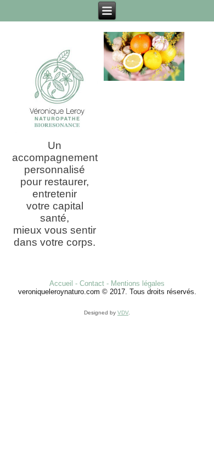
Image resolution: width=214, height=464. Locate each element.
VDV (122, 313)
